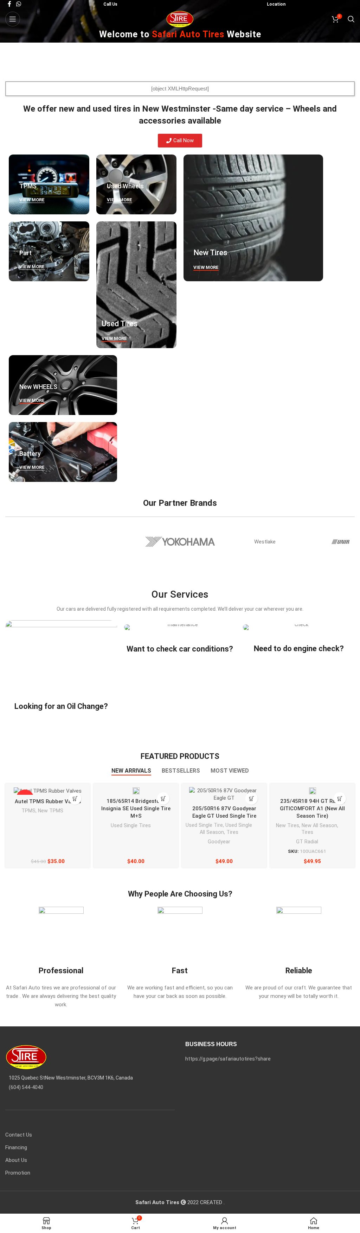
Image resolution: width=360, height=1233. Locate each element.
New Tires (287, 825)
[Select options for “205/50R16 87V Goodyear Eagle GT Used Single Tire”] (251, 798)
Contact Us (18, 1135)
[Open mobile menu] (13, 19)
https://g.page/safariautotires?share (228, 1059)
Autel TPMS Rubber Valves (48, 801)
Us (114, 4)
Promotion (17, 1173)
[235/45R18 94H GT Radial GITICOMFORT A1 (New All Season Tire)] (312, 790)
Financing (16, 1147)
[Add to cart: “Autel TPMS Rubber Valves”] (75, 798)
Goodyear (219, 841)
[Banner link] (49, 184)
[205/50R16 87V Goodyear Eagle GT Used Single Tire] (224, 794)
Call (107, 4)
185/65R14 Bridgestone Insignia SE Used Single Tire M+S (136, 808)
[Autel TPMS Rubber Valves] (48, 791)
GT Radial (307, 841)
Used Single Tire (204, 825)
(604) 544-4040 (26, 1087)
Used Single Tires (131, 825)
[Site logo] (180, 18)
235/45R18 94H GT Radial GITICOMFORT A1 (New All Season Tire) (312, 808)
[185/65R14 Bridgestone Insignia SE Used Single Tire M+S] (136, 790)
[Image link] (26, 1056)
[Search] (351, 19)
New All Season (319, 825)
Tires (232, 832)
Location (276, 4)
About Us (16, 1160)
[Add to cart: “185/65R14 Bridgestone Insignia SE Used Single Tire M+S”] (163, 798)
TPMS (28, 810)
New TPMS (50, 810)
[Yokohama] (180, 541)
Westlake (265, 542)
